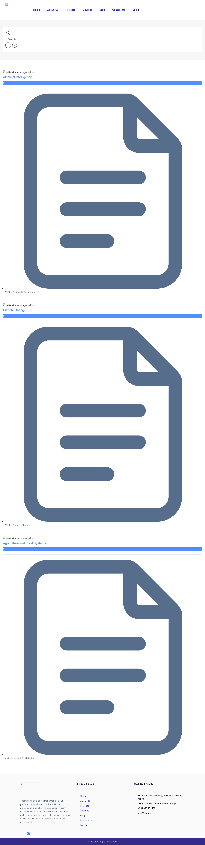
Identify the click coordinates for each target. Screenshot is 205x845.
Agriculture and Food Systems (24, 543)
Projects (70, 9)
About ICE (52, 9)
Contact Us (118, 9)
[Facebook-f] (22, 833)
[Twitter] (35, 833)
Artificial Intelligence (17, 77)
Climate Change (14, 310)
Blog (102, 9)
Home (36, 9)
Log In (136, 9)
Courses (87, 9)
